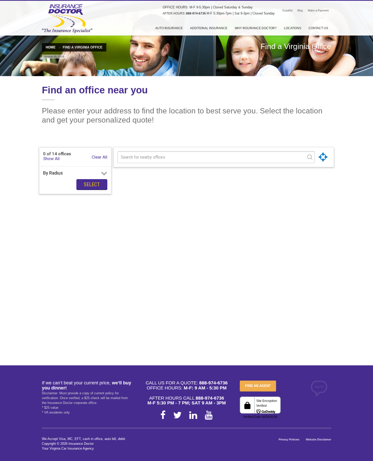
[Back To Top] (345, 448)
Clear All (99, 157)
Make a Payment (318, 10)
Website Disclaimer (318, 439)
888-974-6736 (196, 13)
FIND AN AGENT (258, 386)
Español (287, 10)
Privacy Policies (289, 439)
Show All (51, 158)
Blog (300, 10)
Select (92, 184)
